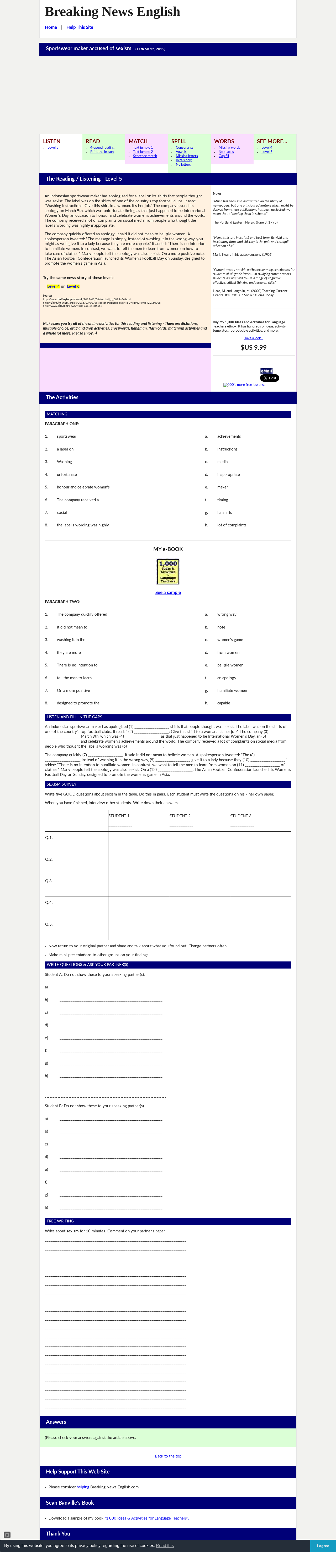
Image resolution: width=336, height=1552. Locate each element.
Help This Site (79, 27)
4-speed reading (102, 147)
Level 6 (266, 152)
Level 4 (266, 147)
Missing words (229, 147)
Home (51, 27)
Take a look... (253, 338)
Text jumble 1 (143, 147)
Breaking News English (112, 11)
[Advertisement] (168, 95)
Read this (165, 1545)
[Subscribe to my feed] (244, 385)
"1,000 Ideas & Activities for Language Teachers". (146, 1518)
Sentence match (145, 156)
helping (83, 1487)
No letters (183, 164)
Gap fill (224, 156)
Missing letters (187, 156)
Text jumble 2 (143, 152)
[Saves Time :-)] (168, 571)
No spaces (226, 152)
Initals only (184, 160)
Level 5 (53, 147)
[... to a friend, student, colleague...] (266, 370)
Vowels (181, 152)
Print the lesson (102, 152)
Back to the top (168, 1456)
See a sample (168, 592)
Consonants (184, 147)
